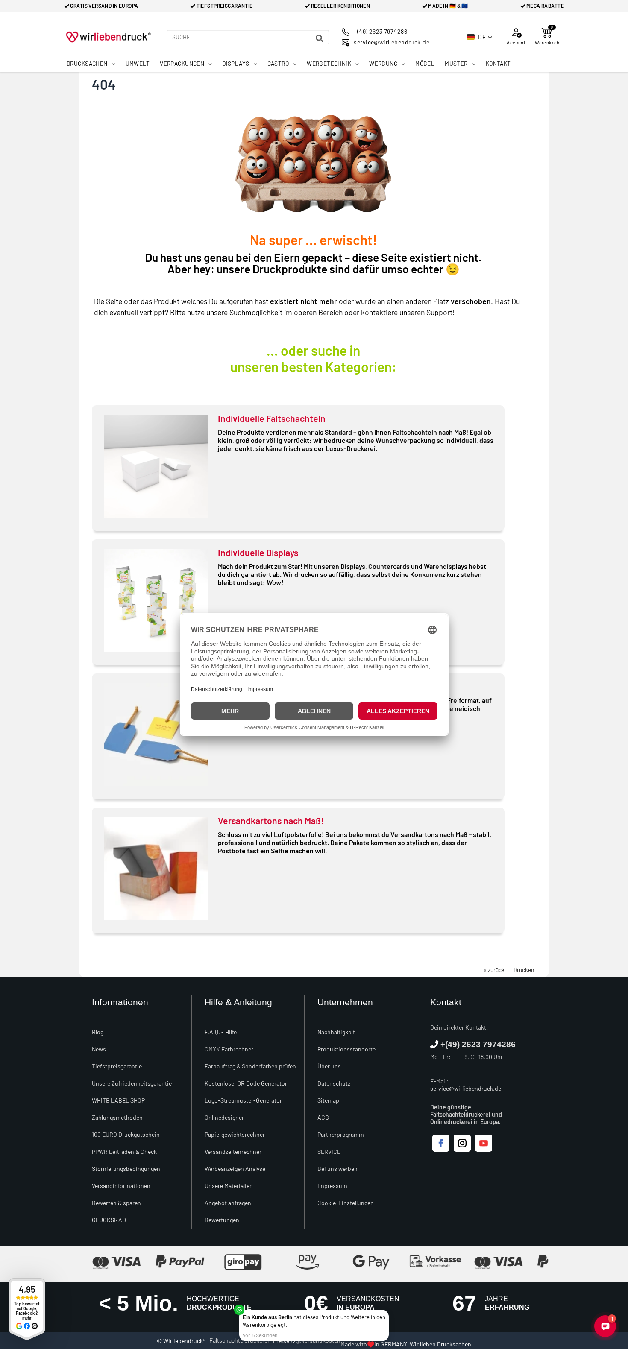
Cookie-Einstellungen (345, 1202)
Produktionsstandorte (346, 1049)
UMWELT (138, 63)
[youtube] (483, 1143)
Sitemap (328, 1100)
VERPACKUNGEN (182, 63)
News (99, 1049)
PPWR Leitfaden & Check (124, 1151)
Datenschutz (333, 1083)
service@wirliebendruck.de (465, 1088)
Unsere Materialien (229, 1185)
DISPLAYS (235, 63)
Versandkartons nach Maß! (271, 820)
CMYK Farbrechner (229, 1049)
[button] (480, 37)
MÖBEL (424, 63)
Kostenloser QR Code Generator (246, 1083)
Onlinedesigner (224, 1117)
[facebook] (440, 1143)
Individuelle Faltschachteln (272, 418)
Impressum (332, 1185)
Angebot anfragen (228, 1202)
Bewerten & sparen (116, 1202)
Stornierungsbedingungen (126, 1168)
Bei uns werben (337, 1168)
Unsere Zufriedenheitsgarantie (132, 1083)
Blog (97, 1032)
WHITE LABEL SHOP (118, 1100)
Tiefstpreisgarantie (117, 1066)
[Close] (387, 1311)
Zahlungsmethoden (117, 1117)
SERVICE (328, 1151)
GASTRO (278, 63)
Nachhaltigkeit (336, 1032)
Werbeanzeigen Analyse (235, 1168)
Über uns (329, 1066)
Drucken (524, 969)
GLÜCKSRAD (109, 1219)
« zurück (494, 969)
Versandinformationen (121, 1185)
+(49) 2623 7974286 (478, 1044)
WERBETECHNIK (329, 63)
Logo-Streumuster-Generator (243, 1100)
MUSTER (456, 63)
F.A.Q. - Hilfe (221, 1032)
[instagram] (462, 1143)
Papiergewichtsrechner (235, 1134)
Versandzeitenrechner (233, 1151)
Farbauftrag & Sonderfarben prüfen (250, 1066)
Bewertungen (222, 1219)
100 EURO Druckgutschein (126, 1134)
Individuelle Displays (258, 552)
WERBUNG (383, 63)
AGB (323, 1117)
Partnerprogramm (340, 1134)
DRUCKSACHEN (87, 63)
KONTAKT (498, 63)
